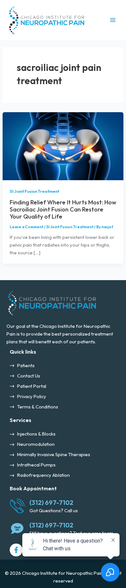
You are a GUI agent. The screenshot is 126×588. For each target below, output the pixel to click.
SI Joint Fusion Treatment (34, 191)
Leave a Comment (26, 226)
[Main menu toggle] (113, 20)
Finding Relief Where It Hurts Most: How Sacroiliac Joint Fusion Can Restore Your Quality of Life (63, 209)
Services (20, 420)
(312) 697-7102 (51, 502)
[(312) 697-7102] (17, 505)
